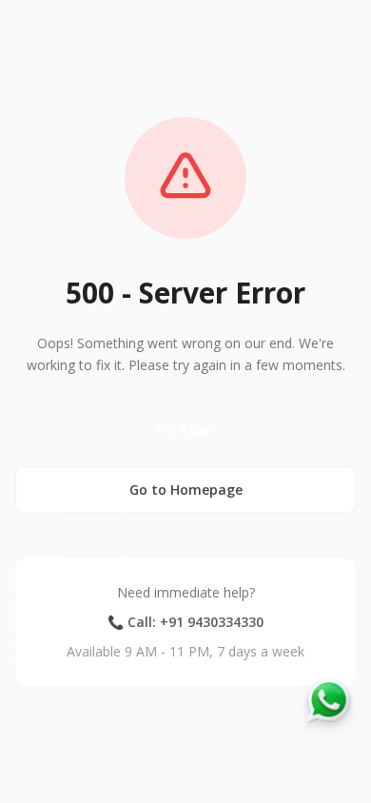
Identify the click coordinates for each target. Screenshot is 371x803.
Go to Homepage (186, 489)
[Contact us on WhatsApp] (329, 700)
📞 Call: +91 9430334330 (185, 622)
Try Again (185, 429)
